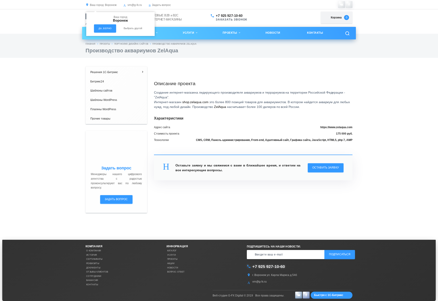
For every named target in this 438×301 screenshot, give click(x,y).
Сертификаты (94, 259)
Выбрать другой (133, 28)
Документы (93, 268)
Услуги (188, 32)
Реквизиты (92, 263)
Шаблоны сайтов (101, 90)
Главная (91, 44)
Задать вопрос (161, 5)
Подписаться (339, 254)
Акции (171, 263)
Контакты (315, 32)
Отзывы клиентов (97, 272)
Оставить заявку (325, 167)
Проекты (230, 32)
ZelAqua (220, 107)
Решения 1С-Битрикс (104, 72)
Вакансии (92, 280)
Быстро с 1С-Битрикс (328, 295)
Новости (273, 32)
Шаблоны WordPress (103, 100)
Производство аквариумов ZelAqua (174, 44)
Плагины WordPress (103, 109)
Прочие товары (100, 118)
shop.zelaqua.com (195, 102)
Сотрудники (93, 276)
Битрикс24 (97, 81)
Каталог (172, 251)
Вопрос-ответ (176, 272)
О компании (93, 251)
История (91, 255)
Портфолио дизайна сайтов (131, 44)
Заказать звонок (231, 19)
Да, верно (105, 28)
